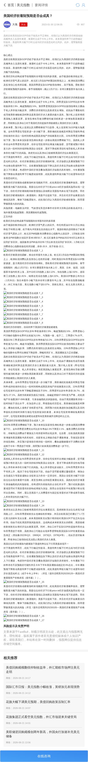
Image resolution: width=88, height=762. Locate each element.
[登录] (83, 5)
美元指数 (23, 5)
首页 (11, 5)
